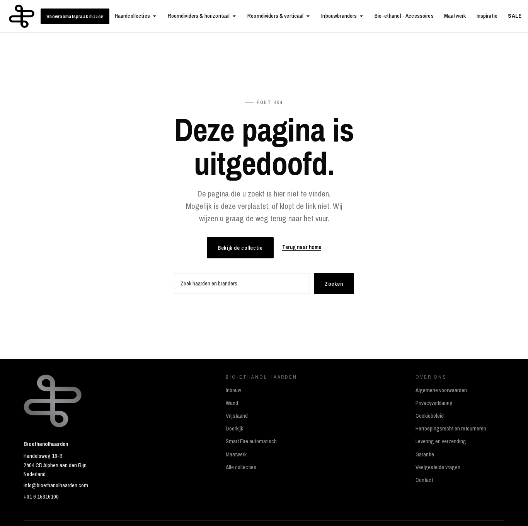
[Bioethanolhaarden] (21, 16)
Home (97, 16)
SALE (514, 16)
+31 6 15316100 (41, 496)
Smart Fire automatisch (251, 441)
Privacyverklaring (434, 403)
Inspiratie (487, 16)
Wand (232, 403)
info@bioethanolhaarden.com (56, 485)
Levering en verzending (441, 441)
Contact (424, 480)
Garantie (425, 454)
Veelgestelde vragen (438, 467)
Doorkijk (234, 428)
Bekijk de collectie (240, 247)
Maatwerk (455, 16)
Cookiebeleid (430, 416)
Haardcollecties (132, 16)
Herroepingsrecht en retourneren (451, 428)
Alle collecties (241, 467)
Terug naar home (301, 247)
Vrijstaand (237, 416)
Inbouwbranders (339, 16)
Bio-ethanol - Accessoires (404, 16)
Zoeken (334, 283)
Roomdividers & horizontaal (199, 16)
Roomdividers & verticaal (275, 16)
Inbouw (233, 390)
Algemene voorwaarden (441, 390)
